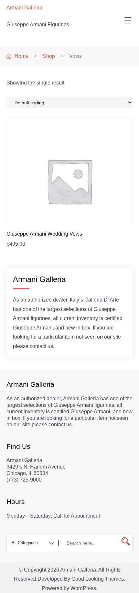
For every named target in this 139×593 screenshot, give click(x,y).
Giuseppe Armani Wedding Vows (44, 234)
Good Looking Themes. (98, 579)
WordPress (83, 588)
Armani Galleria (24, 7)
